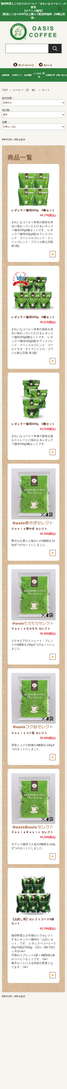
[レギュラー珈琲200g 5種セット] (33, 292)
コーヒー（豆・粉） (25, 89)
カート (48, 65)
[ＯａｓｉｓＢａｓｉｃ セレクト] (33, 801)
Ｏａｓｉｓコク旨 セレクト (29, 732)
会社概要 (28, 75)
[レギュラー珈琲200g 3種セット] (33, 399)
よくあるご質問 (39, 75)
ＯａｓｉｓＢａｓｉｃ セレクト (32, 832)
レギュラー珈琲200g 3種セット (33, 423)
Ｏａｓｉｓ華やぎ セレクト (29, 528)
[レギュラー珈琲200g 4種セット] (33, 188)
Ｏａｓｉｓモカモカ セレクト (30, 628)
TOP (5, 89)
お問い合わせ (61, 75)
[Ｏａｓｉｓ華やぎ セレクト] (33, 497)
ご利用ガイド (16, 75)
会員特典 (5, 75)
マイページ (26, 65)
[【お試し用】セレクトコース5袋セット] (33, 895)
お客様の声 (50, 75)
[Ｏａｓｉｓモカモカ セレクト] (33, 597)
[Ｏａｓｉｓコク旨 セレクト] (33, 702)
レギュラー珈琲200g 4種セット (33, 210)
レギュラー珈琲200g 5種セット (33, 317)
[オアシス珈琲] (33, 39)
